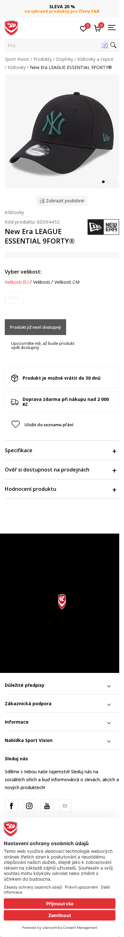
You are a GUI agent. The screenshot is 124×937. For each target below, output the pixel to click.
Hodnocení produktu (30, 488)
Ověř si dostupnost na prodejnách (47, 469)
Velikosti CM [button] (66, 282)
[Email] (65, 806)
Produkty (42, 59)
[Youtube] (47, 806)
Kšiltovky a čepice (95, 59)
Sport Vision (17, 59)
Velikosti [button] (41, 282)
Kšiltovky (17, 67)
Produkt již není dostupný (35, 327)
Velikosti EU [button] (17, 282)
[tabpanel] (62, 131)
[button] (62, 45)
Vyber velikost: (23, 272)
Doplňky (64, 59)
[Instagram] (29, 806)
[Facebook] (11, 806)
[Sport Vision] (11, 27)
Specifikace (18, 450)
